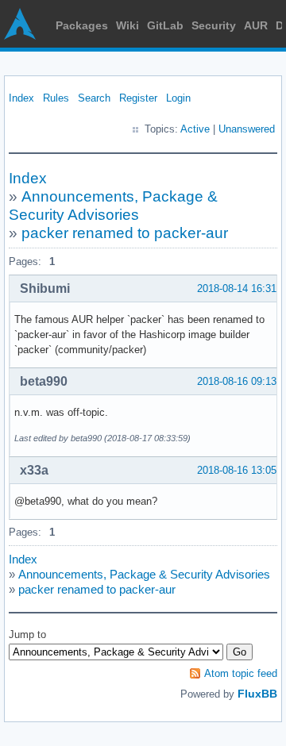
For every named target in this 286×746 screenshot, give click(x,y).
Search (94, 98)
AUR (256, 25)
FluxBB (257, 693)
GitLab (165, 25)
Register (138, 98)
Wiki (127, 25)
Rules (56, 98)
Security (213, 25)
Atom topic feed (240, 673)
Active (195, 129)
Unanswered (246, 129)
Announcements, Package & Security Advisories (144, 574)
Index (21, 98)
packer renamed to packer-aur (124, 233)
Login (178, 98)
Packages (82, 25)
